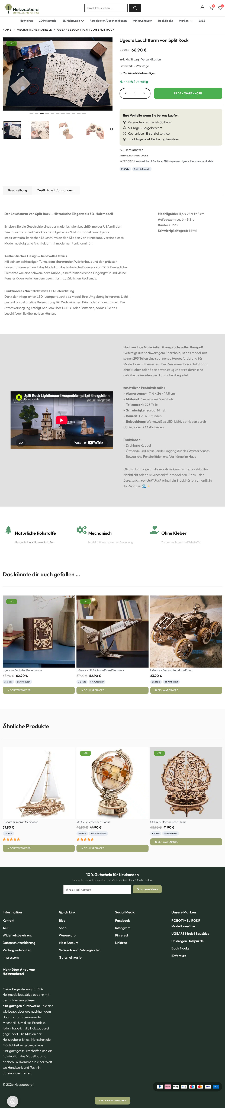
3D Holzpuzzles (172, 161)
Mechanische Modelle (201, 161)
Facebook (122, 920)
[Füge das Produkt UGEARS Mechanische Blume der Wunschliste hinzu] (219, 813)
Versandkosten (151, 59)
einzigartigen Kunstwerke (21, 1006)
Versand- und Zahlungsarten (79, 950)
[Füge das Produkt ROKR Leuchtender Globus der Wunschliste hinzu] (145, 813)
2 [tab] (36, 115)
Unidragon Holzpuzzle (187, 941)
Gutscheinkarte (70, 957)
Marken (184, 20)
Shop (62, 928)
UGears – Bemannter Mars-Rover (171, 670)
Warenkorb (67, 935)
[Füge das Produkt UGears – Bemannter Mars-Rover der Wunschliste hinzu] (219, 661)
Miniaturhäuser (142, 20)
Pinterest (121, 935)
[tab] (17, 190)
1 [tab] (31, 115)
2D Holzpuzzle (47, 20)
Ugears (185, 161)
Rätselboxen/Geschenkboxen (108, 20)
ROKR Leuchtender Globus (93, 822)
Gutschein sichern (147, 889)
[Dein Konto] (202, 8)
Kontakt (8, 920)
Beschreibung (17, 190)
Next (111, 129)
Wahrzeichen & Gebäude (149, 161)
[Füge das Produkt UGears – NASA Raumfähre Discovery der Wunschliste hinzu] (145, 661)
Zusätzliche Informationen (55, 190)
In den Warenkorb (188, 93)
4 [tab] (47, 115)
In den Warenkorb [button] (19, 690)
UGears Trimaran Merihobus (20, 822)
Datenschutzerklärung (19, 943)
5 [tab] (52, 115)
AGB (6, 928)
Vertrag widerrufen (17, 950)
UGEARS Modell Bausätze (190, 933)
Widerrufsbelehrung (18, 935)
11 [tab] (84, 115)
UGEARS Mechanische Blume (168, 822)
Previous (3, 129)
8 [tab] (68, 115)
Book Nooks (165, 20)
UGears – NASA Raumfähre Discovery (100, 670)
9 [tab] (73, 115)
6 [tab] (57, 115)
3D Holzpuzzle (71, 20)
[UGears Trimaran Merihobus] (39, 783)
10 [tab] (79, 115)
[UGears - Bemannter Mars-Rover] (186, 631)
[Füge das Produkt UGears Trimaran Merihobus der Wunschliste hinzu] (72, 813)
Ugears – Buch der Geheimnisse (22, 670)
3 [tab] (42, 115)
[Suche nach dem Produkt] (135, 8)
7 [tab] (63, 115)
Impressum (11, 957)
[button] (126, 93)
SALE (201, 20)
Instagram (122, 928)
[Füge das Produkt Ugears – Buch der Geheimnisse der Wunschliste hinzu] (72, 661)
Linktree (121, 943)
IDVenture (178, 956)
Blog (62, 920)
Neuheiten (26, 20)
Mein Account (68, 943)
